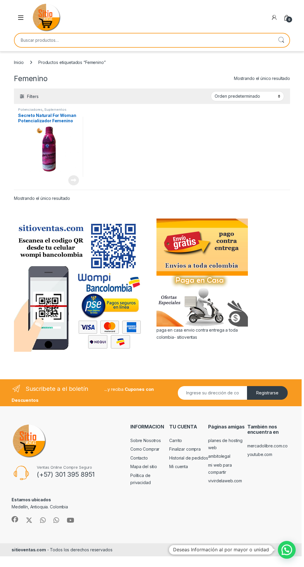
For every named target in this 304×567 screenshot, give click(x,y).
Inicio (19, 62)
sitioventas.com (29, 549)
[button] (287, 550)
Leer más (73, 180)
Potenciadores (30, 109)
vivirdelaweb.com (225, 480)
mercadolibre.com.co (267, 445)
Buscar (281, 40)
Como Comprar (144, 449)
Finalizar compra (185, 449)
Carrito (175, 440)
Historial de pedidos (188, 457)
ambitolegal (219, 456)
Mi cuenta (178, 466)
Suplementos (55, 109)
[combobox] (144, 40)
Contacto (139, 457)
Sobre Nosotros (145, 440)
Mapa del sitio (143, 466)
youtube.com (259, 454)
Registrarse (267, 392)
